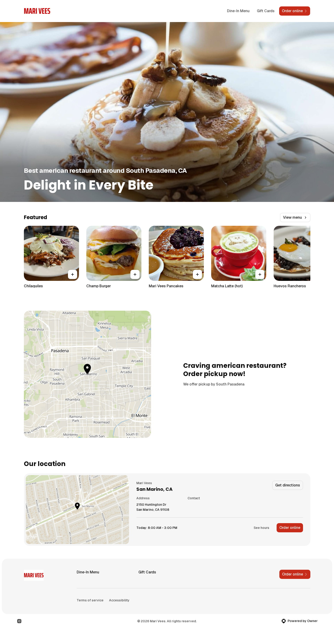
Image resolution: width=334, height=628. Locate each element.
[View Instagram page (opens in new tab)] (19, 621)
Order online (289, 527)
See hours (261, 528)
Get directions (287, 485)
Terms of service (90, 600)
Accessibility (119, 600)
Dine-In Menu (238, 10)
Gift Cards (266, 10)
